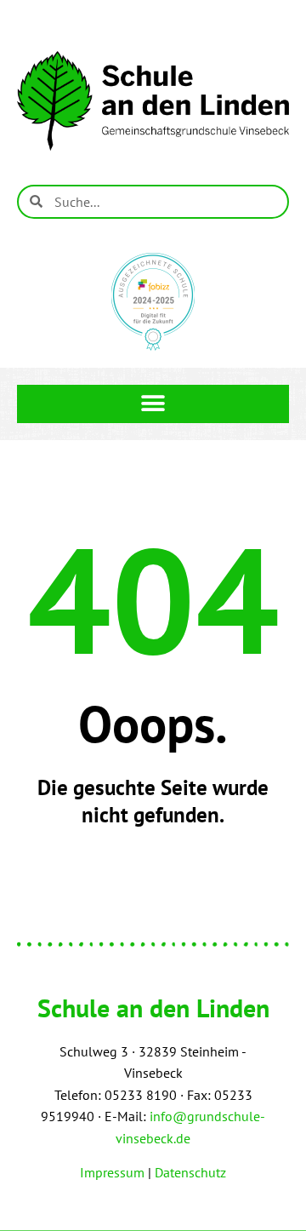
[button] (153, 404)
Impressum (112, 1172)
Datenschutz (190, 1172)
